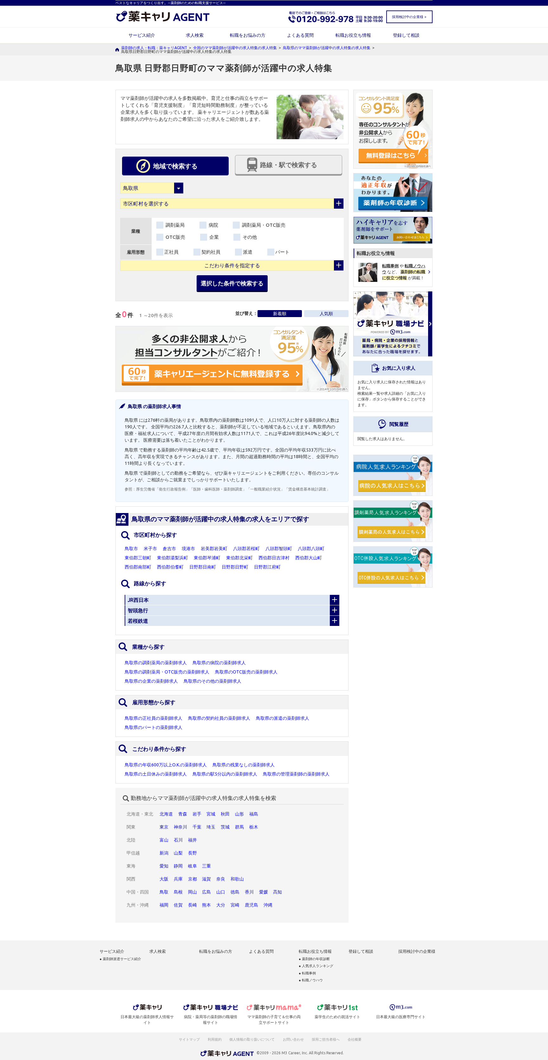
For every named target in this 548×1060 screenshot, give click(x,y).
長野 (192, 852)
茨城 (225, 826)
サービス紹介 (141, 35)
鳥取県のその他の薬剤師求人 (212, 681)
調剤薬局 (174, 225)
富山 (164, 839)
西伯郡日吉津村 (274, 558)
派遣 (247, 252)
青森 (182, 813)
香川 (249, 891)
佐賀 (178, 904)
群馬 (239, 826)
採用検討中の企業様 (416, 951)
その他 (249, 237)
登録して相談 (406, 35)
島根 (178, 891)
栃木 (253, 826)
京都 (192, 878)
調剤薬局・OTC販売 (263, 225)
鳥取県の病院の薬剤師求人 (219, 662)
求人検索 (195, 35)
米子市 (150, 548)
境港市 (188, 548)
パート (282, 252)
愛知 (164, 865)
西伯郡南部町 (138, 567)
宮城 (210, 813)
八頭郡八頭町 (311, 548)
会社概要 (355, 1039)
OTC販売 (174, 237)
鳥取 (164, 891)
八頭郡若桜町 (246, 548)
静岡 (178, 865)
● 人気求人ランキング (316, 966)
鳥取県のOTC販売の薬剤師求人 (246, 672)
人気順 (326, 313)
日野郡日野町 (235, 567)
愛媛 (263, 891)
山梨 (178, 852)
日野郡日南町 (202, 567)
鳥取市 (131, 548)
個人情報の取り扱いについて (252, 1039)
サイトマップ (189, 1039)
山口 (220, 891)
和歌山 (237, 878)
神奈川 (180, 826)
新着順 (279, 313)
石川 (178, 839)
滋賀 (206, 878)
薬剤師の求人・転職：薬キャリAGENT (154, 48)
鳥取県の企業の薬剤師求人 (151, 681)
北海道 (166, 813)
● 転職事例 (307, 973)
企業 (213, 237)
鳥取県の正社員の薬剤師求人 (153, 718)
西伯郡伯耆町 (170, 567)
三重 (206, 865)
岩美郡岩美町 (214, 548)
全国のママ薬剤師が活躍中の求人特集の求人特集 (235, 48)
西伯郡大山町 (308, 558)
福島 (253, 813)
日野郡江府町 (267, 567)
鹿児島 (251, 904)
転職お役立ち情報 (353, 35)
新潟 (164, 852)
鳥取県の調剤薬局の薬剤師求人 (156, 662)
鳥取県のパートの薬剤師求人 (153, 727)
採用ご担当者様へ (326, 1039)
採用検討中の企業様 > (409, 17)
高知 (277, 891)
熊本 (206, 904)
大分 (220, 904)
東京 (164, 826)
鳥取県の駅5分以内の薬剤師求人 (224, 774)
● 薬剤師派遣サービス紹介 (120, 959)
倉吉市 (169, 548)
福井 (192, 839)
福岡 (164, 904)
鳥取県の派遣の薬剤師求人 (282, 718)
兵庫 (178, 878)
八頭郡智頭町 (278, 548)
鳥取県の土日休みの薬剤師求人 (156, 774)
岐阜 (192, 865)
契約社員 (210, 252)
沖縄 (268, 904)
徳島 (235, 891)
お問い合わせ (293, 1039)
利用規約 (215, 1039)
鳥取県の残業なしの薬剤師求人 (243, 765)
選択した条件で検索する (232, 283)
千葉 (196, 826)
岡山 (192, 891)
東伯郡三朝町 (138, 558)
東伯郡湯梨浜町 (172, 558)
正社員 (171, 252)
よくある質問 (300, 35)
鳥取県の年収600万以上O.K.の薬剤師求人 (166, 765)
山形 (239, 813)
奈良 (220, 878)
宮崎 (235, 904)
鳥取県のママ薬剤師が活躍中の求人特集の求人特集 (326, 48)
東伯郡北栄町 (239, 558)
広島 (206, 891)
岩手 (196, 813)
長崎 (192, 904)
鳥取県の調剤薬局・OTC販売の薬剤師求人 (167, 672)
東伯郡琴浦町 (207, 558)
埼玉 (210, 826)
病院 (212, 225)
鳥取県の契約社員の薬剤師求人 (219, 718)
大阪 (164, 878)
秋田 (225, 813)
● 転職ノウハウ (311, 980)
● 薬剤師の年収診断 (314, 959)
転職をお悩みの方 (247, 35)
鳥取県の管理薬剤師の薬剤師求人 (296, 774)
